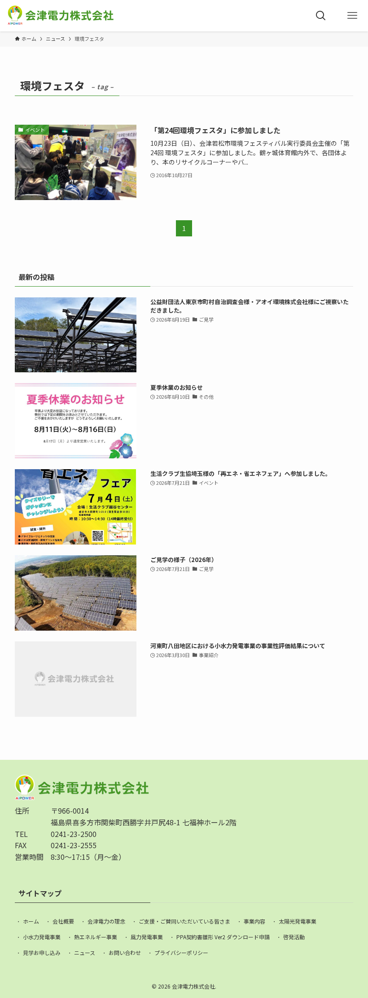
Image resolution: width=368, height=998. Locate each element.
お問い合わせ (125, 952)
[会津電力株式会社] (60, 15)
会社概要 (63, 921)
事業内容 (254, 921)
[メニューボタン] (352, 15)
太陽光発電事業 (297, 921)
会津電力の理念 (106, 921)
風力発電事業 (147, 937)
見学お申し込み (42, 952)
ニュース (84, 952)
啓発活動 (294, 937)
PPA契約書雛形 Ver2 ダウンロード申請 (223, 937)
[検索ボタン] (321, 15)
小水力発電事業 (42, 937)
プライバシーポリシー (181, 952)
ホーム (31, 921)
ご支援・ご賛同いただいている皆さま (184, 921)
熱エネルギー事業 (95, 937)
